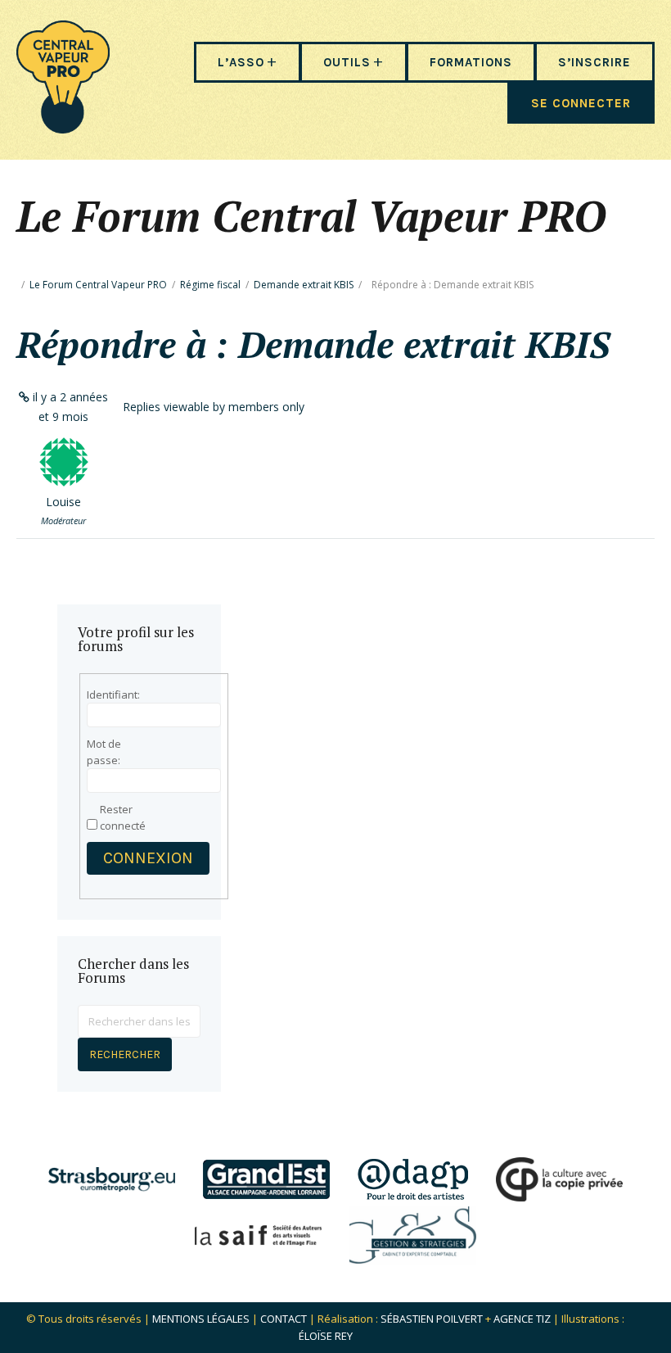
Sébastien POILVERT (432, 1318)
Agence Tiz (522, 1318)
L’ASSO (241, 62)
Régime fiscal (210, 285)
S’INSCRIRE (594, 62)
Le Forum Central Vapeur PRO (98, 285)
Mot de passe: (104, 751)
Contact (283, 1318)
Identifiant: (113, 694)
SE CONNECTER (581, 103)
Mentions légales (201, 1318)
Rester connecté (123, 817)
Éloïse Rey (326, 1335)
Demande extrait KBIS (304, 285)
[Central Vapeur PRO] (63, 128)
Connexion (148, 857)
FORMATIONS (471, 62)
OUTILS (347, 62)
